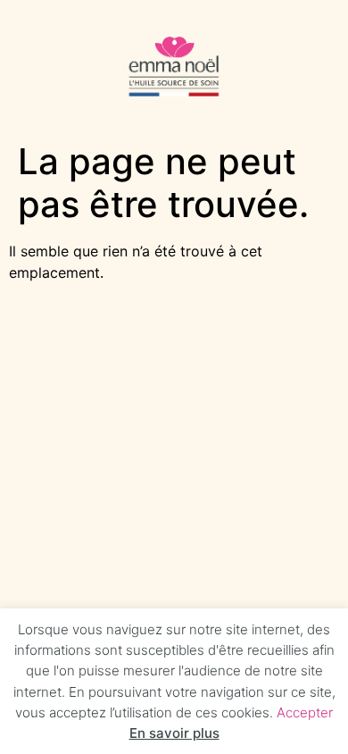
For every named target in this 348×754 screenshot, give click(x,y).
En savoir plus (174, 733)
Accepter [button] (305, 711)
